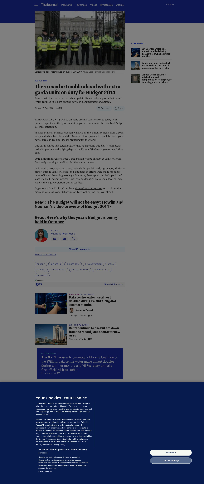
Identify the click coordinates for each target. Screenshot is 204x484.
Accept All (171, 452)
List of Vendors (45, 471)
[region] (102, 433)
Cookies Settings (171, 460)
